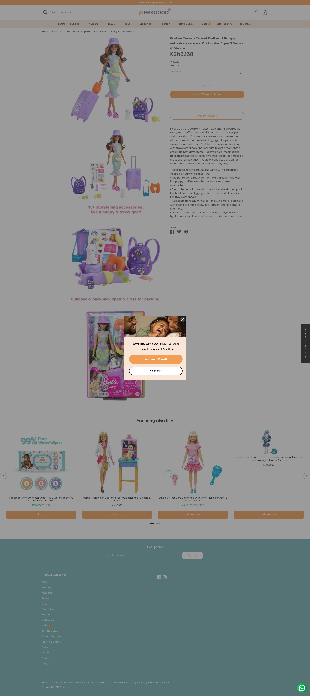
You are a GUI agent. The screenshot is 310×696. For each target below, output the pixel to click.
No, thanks (156, 370)
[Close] (182, 319)
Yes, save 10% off (156, 359)
